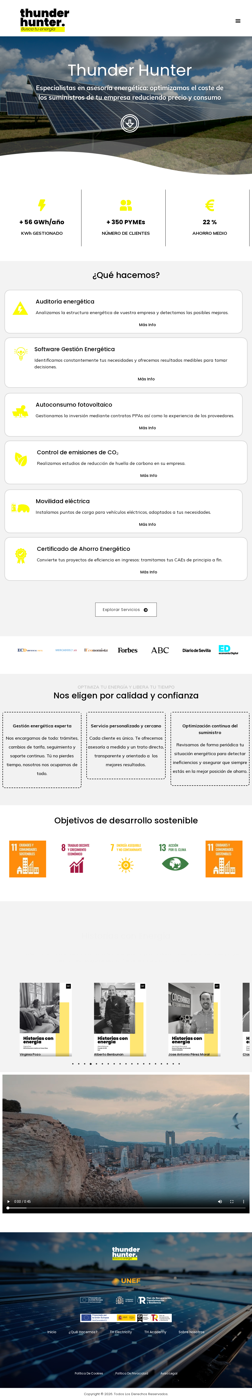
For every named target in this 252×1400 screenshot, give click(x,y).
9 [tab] (120, 1063)
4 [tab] (90, 1063)
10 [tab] (126, 1063)
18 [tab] (173, 1063)
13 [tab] (143, 1063)
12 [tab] (137, 1063)
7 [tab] (108, 1063)
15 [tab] (155, 1063)
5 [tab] (96, 1063)
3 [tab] (84, 1063)
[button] (238, 20)
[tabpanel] (126, 1019)
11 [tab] (131, 1063)
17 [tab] (167, 1063)
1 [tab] (72, 1063)
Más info (147, 325)
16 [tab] (161, 1063)
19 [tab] (179, 1063)
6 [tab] (102, 1063)
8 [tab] (114, 1063)
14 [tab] (149, 1063)
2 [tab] (78, 1063)
